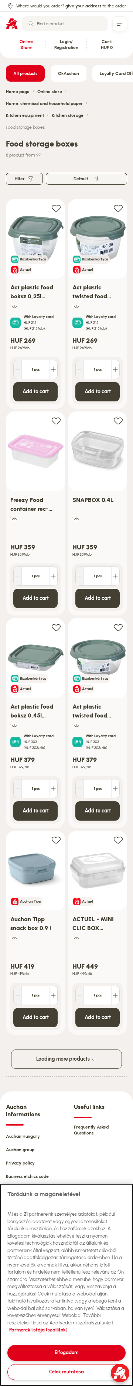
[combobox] (65, 23)
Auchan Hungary (23, 1136)
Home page (18, 91)
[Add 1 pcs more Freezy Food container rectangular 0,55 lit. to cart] (53, 576)
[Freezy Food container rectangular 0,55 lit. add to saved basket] (56, 420)
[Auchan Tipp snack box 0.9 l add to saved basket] (56, 839)
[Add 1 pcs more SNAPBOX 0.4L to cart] (115, 576)
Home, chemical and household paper (44, 103)
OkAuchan (68, 73)
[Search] (31, 24)
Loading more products (63, 1059)
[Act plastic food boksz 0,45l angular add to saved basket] (56, 627)
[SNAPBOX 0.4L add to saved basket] (118, 420)
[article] (35, 304)
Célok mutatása (66, 1371)
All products (25, 73)
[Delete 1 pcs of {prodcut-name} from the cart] (18, 369)
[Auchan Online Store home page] (12, 24)
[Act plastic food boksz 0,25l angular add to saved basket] (56, 208)
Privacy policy (20, 1163)
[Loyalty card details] (15, 323)
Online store (49, 91)
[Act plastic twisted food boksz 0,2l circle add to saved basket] (118, 208)
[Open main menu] (119, 23)
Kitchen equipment (25, 115)
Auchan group (20, 1149)
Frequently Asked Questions (91, 1130)
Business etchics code (27, 1176)
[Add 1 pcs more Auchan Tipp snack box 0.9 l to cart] (53, 995)
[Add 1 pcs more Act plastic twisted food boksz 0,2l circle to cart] (115, 369)
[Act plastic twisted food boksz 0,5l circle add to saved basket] (118, 627)
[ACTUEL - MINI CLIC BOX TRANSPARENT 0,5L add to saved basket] (118, 839)
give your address (83, 6)
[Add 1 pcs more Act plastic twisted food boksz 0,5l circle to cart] (115, 788)
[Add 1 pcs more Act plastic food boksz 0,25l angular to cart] (53, 369)
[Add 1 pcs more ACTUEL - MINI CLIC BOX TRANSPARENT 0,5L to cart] (115, 995)
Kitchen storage (67, 115)
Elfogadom (67, 1352)
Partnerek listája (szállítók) (38, 1330)
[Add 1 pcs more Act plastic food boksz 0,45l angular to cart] (53, 788)
